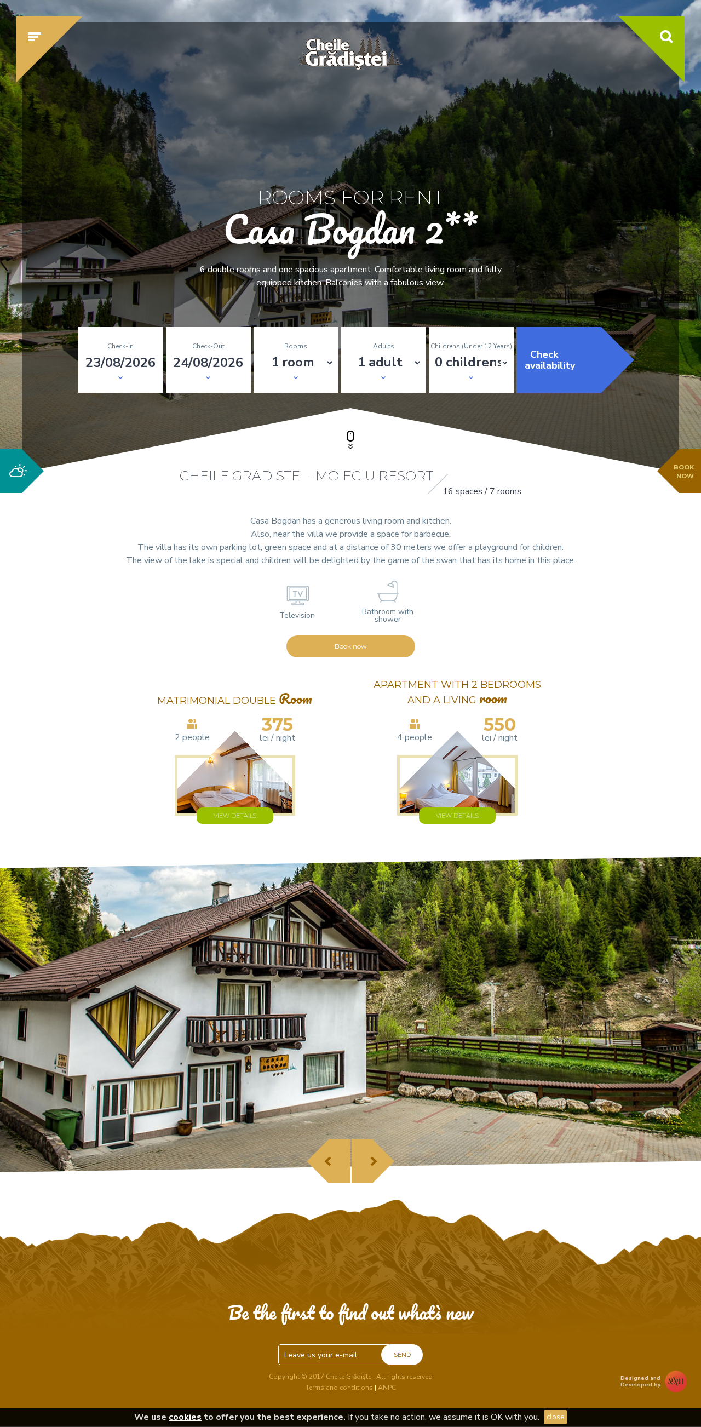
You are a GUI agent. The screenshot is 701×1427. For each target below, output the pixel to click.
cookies (185, 1417)
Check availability (550, 360)
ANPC (387, 1387)
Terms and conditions (339, 1387)
